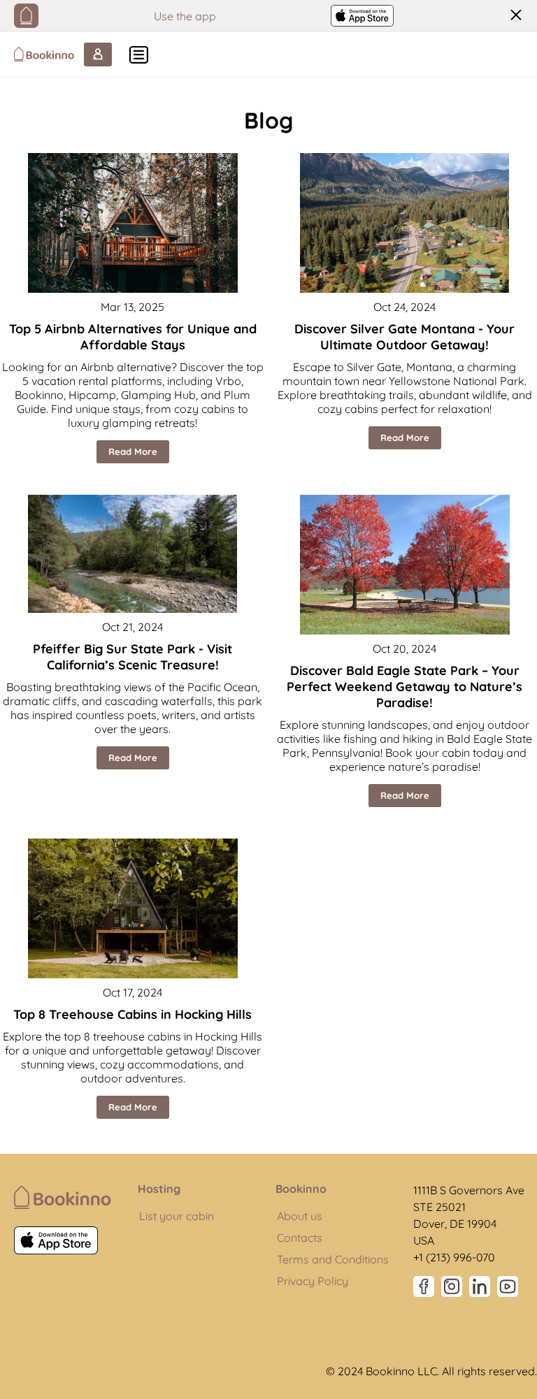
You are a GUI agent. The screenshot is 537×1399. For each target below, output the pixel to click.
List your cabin (176, 1216)
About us (299, 1216)
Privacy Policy (312, 1281)
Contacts (299, 1238)
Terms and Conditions (333, 1259)
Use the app (185, 16)
